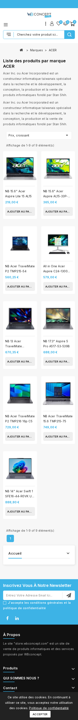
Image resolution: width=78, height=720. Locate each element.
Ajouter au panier (21, 211)
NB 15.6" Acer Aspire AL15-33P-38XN (55, 196)
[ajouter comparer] (32, 158)
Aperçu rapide (32, 166)
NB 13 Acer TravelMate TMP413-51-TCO (17, 346)
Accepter (40, 714)
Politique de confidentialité (49, 708)
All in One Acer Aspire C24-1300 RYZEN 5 (55, 271)
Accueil (15, 553)
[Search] (69, 34)
